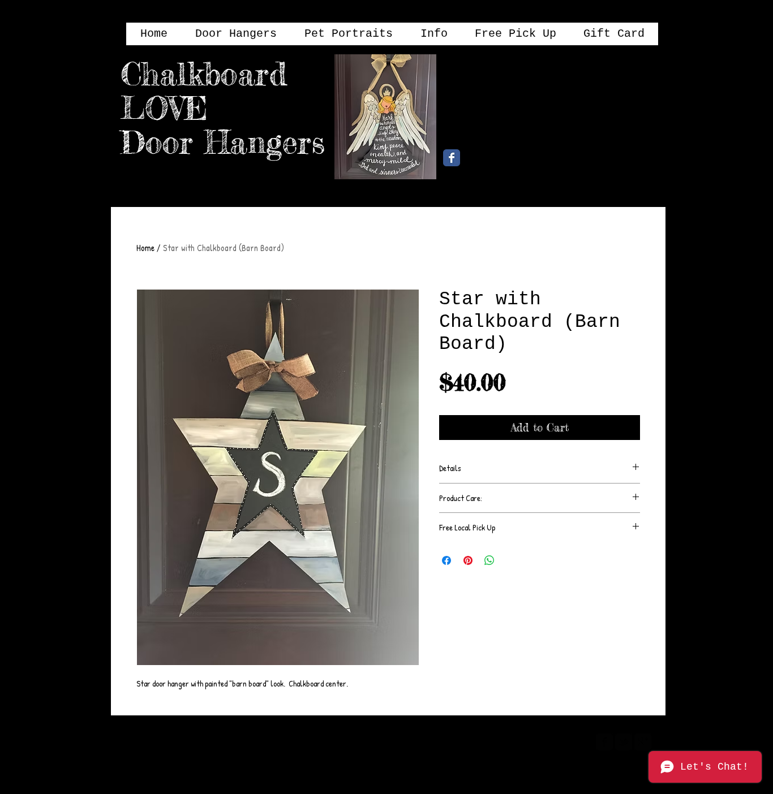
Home (145, 247)
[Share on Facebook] (446, 560)
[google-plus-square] (642, 741)
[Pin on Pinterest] (468, 560)
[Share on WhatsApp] (489, 560)
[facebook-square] (604, 741)
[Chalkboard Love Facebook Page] (451, 157)
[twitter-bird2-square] (623, 741)
